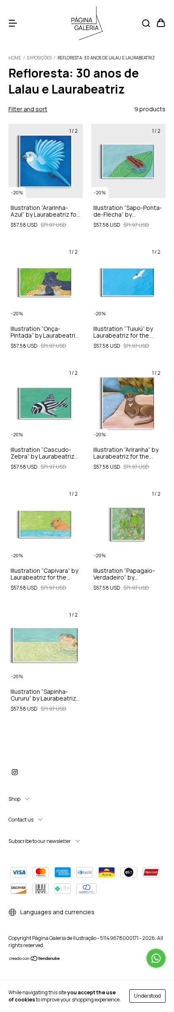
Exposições (39, 58)
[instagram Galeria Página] (14, 772)
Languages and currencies (57, 912)
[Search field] (146, 23)
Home (14, 58)
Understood (147, 995)
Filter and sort (27, 109)
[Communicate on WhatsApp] (156, 958)
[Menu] (12, 23)
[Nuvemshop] (34, 959)
